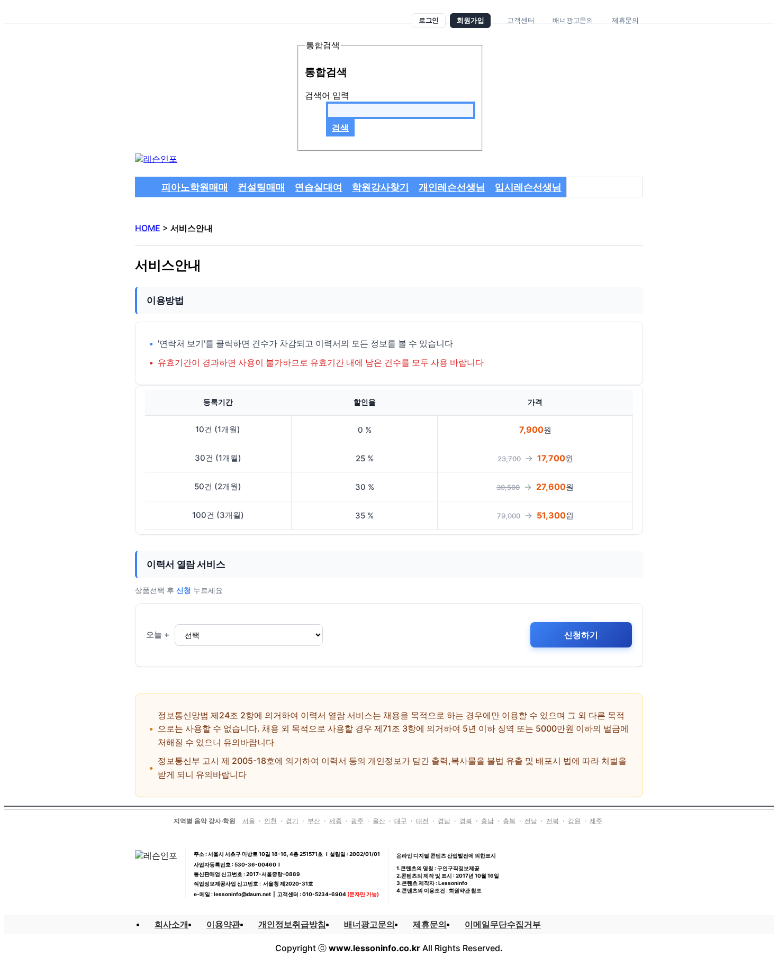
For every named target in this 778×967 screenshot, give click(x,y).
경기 (292, 821)
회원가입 (470, 20)
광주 (357, 821)
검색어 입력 (327, 95)
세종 (335, 821)
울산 (379, 821)
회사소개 (171, 924)
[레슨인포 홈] (156, 158)
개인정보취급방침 (292, 924)
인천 (270, 821)
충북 (509, 821)
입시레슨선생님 (528, 187)
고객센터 (520, 20)
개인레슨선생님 (452, 187)
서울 (248, 821)
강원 (574, 821)
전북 (552, 821)
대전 (422, 821)
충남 (487, 821)
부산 (313, 821)
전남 (530, 821)
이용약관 (223, 924)
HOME (147, 228)
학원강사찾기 (380, 187)
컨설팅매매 (261, 187)
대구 (400, 821)
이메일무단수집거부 (503, 924)
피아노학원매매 (194, 187)
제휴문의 (625, 20)
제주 (596, 821)
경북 (465, 821)
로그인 (429, 20)
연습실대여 (318, 187)
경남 (444, 821)
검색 (340, 127)
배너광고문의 (573, 20)
